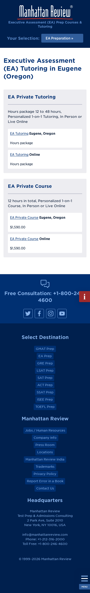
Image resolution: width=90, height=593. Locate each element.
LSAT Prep (45, 370)
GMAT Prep (45, 349)
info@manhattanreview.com (45, 534)
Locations (45, 452)
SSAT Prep (45, 392)
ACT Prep (45, 385)
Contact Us (45, 488)
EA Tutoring (19, 133)
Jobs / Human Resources (45, 430)
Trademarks (45, 466)
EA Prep (45, 356)
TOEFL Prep (45, 406)
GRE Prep (45, 363)
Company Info (45, 437)
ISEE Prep (45, 399)
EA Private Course (24, 217)
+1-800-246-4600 (53, 544)
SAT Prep (45, 378)
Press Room (45, 445)
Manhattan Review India (45, 459)
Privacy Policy (45, 474)
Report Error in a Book (45, 481)
